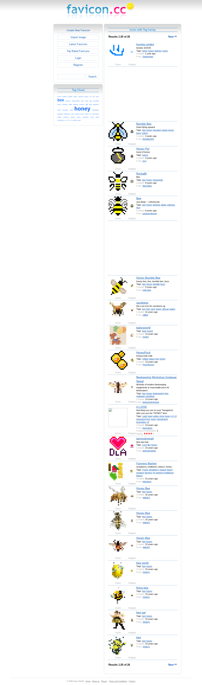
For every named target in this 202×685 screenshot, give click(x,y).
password (141, 419)
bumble (156, 284)
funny (145, 51)
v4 (148, 422)
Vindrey (146, 572)
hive (138, 207)
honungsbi (158, 180)
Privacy (104, 681)
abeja (163, 205)
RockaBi (141, 173)
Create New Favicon (78, 30)
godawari (140, 396)
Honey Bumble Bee (148, 277)
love (148, 419)
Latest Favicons (78, 44)
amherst (160, 472)
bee (144, 130)
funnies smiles (145, 44)
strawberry (154, 470)
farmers (148, 472)
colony (145, 133)
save (153, 309)
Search (92, 76)
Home (88, 681)
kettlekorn (169, 472)
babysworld (143, 327)
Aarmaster (147, 428)
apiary (172, 309)
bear (144, 331)
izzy (145, 161)
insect (171, 130)
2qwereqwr (148, 56)
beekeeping (158, 393)
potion (156, 416)
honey (151, 51)
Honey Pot (142, 148)
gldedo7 (146, 497)
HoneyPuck (143, 352)
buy (144, 309)
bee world (142, 562)
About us (95, 681)
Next (171, 36)
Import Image (78, 37)
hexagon (157, 130)
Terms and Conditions (118, 681)
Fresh (145, 470)
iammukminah (145, 438)
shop (161, 416)
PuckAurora (148, 364)
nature (152, 359)
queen (165, 130)
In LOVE (141, 406)
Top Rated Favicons (78, 51)
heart (150, 416)
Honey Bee (143, 488)
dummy (158, 51)
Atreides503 (148, 139)
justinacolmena (150, 213)
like (149, 445)
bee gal (141, 612)
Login (78, 58)
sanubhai (150, 396)
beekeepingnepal (151, 402)
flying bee (142, 587)
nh (154, 472)
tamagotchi (162, 419)
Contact (132, 681)
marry (154, 419)
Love (144, 445)
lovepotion (141, 422)
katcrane (147, 290)
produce (140, 472)
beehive (156, 205)
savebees (142, 302)
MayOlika (147, 186)
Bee (138, 198)
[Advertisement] (36, 83)
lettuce (139, 475)
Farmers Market (146, 463)
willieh (145, 315)
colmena (171, 205)
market (163, 470)
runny (165, 51)
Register (78, 64)
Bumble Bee (144, 123)
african (165, 309)
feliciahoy (147, 481)
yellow (145, 359)
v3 (175, 416)
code (144, 416)
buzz (138, 133)
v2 (172, 416)
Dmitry (146, 337)
